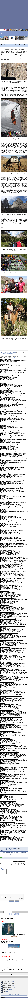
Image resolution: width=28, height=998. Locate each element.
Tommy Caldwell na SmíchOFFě (8, 619)
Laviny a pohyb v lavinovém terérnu (9, 543)
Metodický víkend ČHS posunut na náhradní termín (12, 496)
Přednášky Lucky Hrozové (6, 706)
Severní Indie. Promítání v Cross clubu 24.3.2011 (12, 769)
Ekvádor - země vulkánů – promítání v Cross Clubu (12, 833)
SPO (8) (7, 968)
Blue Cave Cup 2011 (5, 762)
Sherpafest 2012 (4, 690)
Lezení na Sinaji (4, 781)
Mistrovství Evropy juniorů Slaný (8, 479)
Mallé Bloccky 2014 (5, 610)
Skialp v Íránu (3, 785)
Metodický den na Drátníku (6, 553)
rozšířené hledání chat (14, 914)
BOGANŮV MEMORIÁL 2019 (7, 442)
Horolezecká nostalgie (5, 468)
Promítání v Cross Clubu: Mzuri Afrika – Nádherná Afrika (14, 511)
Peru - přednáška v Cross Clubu (8, 385)
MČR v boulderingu (5, 644)
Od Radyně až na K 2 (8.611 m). (7, 551)
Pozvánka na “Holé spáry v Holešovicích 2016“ (11, 538)
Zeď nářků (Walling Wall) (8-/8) (7, 941)
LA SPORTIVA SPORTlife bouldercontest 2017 (11, 469)
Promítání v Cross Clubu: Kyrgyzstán (9, 467)
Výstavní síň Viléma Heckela (7, 386)
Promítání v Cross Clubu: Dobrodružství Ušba (11, 696)
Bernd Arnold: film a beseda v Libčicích (10, 568)
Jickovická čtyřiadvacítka (6, 741)
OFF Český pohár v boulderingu (8, 840)
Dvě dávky (2, 662)
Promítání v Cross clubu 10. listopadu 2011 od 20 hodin (13, 735)
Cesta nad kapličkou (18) (6, 967)
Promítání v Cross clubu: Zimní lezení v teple (11, 582)
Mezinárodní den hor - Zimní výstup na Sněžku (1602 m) (13, 791)
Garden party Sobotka (5, 813)
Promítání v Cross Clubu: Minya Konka (9, 454)
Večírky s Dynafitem (5, 784)
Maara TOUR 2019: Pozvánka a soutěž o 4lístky (11, 427)
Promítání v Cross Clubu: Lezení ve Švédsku (11, 494)
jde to (25, 951)
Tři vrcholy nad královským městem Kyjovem (11, 524)
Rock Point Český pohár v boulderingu (9, 521)
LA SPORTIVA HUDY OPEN (6, 486)
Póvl (1, 510)
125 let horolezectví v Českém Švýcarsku (10, 648)
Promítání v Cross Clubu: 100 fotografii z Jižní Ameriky (13, 458)
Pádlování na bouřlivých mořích (8, 745)
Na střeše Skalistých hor (6, 456)
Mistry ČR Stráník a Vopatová (7, 790)
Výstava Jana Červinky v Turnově (8, 493)
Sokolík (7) (11, 969)
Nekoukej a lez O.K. (5, 526)
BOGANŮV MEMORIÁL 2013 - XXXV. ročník (10, 672)
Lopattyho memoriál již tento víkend (9, 759)
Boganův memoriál (5, 587)
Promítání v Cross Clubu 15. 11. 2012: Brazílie (11, 685)
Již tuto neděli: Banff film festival (8, 801)
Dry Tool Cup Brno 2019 (6, 410)
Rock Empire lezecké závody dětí (8, 542)
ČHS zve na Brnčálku (5, 683)
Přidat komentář (10, 357)
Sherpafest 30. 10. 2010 (5, 802)
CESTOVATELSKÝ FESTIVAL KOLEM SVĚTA (11, 657)
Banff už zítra (3, 498)
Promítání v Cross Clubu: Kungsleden (9, 491)
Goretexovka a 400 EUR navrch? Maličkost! (10, 643)
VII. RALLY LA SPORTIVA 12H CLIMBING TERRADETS (13, 514)
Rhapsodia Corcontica (5, 374)
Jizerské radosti (18, 952)
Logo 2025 (3, 991)
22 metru (16, 951)
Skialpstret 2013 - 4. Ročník (6, 676)
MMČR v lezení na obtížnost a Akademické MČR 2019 (13, 413)
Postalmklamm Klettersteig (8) (16, 968)
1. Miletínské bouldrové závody (7, 756)
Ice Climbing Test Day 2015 (6, 580)
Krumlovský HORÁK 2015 (6, 554)
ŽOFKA (2, 815)
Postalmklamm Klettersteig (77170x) (8, 958)
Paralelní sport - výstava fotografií (8, 820)
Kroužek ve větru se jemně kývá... (8, 570)
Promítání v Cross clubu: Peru (7, 620)
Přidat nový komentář (14, 844)
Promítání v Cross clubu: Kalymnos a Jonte (10, 519)
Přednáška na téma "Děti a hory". (8, 711)
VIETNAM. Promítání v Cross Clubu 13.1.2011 (11, 788)
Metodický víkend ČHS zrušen (7, 630)
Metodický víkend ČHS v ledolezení (8, 586)
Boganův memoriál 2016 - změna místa (9, 540)
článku (17, 979)
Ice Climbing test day (5, 628)
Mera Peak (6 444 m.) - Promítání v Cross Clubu (11, 827)
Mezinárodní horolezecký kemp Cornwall (10, 500)
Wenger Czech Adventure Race (7, 694)
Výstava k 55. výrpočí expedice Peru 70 (9, 372)
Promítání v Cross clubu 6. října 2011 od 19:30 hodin (13, 746)
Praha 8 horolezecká (5, 384)
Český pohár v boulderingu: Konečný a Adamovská (12, 433)
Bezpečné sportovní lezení (6, 757)
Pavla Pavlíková (8, 356)
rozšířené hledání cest (14, 913)
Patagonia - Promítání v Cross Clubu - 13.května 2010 (13, 825)
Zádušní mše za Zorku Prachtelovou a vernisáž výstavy (13, 748)
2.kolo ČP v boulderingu (6, 803)
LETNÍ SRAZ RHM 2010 (6, 818)
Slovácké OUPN (4, 780)
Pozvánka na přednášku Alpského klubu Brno (11, 720)
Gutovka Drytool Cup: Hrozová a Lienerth (10, 729)
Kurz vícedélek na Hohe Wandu (7, 399)
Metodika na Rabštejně (5, 426)
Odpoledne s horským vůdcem (7, 691)
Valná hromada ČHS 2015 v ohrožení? (9, 574)
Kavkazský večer (4, 808)
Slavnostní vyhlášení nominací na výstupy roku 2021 (13, 395)
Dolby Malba (3, 668)
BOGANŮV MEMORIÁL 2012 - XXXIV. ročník (10, 725)
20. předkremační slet (5, 377)
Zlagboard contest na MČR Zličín (8, 476)
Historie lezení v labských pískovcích (9, 573)
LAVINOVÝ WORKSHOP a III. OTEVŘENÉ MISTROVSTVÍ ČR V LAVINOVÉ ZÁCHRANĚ (13, 714)
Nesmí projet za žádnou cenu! (7, 622)
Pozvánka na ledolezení (6, 444)
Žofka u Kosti (3, 606)
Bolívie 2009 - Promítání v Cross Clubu (9, 831)
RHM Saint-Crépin (4, 388)
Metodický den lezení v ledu (7, 715)
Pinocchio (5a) (4, 942)
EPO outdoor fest (4, 397)
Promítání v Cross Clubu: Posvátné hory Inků (11, 411)
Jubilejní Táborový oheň (6, 707)
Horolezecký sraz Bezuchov (7, 549)
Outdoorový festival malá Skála (7, 742)
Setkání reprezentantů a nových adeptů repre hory (12, 764)
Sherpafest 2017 (4, 473)
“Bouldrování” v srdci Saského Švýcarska (10, 755)
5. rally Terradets (4, 603)
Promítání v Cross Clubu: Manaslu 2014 (9, 577)
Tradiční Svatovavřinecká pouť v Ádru (9, 752)
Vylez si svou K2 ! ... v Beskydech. (8, 816)
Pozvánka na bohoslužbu (6, 421)
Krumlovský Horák (4, 602)
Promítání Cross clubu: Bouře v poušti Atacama (11, 546)
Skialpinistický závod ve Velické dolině (9, 774)
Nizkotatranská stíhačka (6, 753)
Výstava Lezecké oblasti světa (7, 487)
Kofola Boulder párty (5, 738)
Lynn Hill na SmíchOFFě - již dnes (8, 705)
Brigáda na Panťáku (5, 449)
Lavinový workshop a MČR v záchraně (9, 832)
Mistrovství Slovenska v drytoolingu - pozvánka (11, 640)
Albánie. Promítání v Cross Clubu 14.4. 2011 (11, 767)
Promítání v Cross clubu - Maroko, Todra (10, 624)
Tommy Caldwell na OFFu (6, 430)
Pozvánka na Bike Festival (6, 612)
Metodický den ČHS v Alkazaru (7, 552)
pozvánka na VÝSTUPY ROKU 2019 (8, 404)
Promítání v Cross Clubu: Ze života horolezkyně (11, 687)
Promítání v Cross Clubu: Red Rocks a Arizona (11, 488)
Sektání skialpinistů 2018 (6, 447)
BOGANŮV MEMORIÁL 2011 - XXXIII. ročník (11, 778)
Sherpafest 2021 (4, 398)
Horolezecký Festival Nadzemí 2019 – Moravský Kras (13, 424)
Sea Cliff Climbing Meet (6, 678)
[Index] (14, 30)
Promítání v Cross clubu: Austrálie (8, 481)
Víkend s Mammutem (5, 809)
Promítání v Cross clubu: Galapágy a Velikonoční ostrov (13, 522)
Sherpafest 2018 (4, 448)
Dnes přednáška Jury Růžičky (7, 822)
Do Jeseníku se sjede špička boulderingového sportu (13, 439)
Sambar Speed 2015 (5, 567)
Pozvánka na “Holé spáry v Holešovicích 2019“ (11, 437)
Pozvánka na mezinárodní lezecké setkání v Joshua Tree (14, 558)
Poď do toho (3, 477)
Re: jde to (21, 951)
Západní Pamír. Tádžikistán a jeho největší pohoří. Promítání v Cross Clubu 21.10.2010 (12, 805)
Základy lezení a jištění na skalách (8, 507)
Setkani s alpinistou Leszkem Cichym (9, 837)
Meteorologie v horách (5, 655)
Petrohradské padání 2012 (6, 704)
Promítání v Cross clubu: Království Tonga (10, 453)
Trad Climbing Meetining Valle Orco (9, 623)
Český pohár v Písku (5, 734)
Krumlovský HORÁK (5, 516)
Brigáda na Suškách (5, 431)
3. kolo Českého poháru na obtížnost (9, 561)
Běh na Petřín (3, 634)
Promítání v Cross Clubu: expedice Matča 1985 (11, 659)
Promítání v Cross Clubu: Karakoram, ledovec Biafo (12, 528)
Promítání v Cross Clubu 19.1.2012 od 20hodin (11, 727)
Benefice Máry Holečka (5, 392)
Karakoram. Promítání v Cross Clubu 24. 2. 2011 (11, 776)
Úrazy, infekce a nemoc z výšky (7, 665)
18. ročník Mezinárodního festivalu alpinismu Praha (12, 382)
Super (2, 951)
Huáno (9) (3, 968)
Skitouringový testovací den (7, 581)
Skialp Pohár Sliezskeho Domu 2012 (9, 719)
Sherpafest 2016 (4, 501)
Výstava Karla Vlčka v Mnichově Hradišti (10, 400)
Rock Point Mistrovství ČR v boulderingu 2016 (11, 508)
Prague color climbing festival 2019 (8, 418)
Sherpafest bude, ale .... (6, 402)
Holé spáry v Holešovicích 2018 (7, 465)
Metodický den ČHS (5, 750)
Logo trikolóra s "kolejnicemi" (6, 985)
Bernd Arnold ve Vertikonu (6, 532)
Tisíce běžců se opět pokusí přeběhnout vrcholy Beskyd (13, 599)
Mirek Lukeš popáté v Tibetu (7, 838)
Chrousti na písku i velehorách (7, 391)
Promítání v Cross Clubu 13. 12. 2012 (9, 679)
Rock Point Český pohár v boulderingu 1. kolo (11, 533)
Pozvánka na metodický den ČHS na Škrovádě (11, 483)
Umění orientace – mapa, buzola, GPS (9, 656)
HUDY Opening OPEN (5, 588)
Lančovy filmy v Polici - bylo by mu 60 (9, 700)
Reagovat (19, 848)
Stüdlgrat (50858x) (17, 959)
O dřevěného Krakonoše (6, 775)
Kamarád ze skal (4, 378)
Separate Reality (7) (18, 969)
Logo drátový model (4, 989)
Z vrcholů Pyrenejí (4, 446)
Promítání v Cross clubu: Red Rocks (9, 607)
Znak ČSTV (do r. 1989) (5, 981)
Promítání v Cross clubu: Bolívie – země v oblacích (12, 578)
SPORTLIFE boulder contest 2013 (8, 642)
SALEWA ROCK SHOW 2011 (7, 763)
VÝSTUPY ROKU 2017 (5, 466)
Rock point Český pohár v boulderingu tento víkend (12, 419)
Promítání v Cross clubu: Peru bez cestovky (11, 560)
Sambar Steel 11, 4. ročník (6, 731)
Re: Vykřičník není (4, 952)
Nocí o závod (3, 739)
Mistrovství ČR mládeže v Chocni (8, 839)
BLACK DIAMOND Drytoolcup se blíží (9, 633)
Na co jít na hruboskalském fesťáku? (9, 557)
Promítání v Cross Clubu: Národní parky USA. (11, 462)
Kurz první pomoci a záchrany (7, 598)
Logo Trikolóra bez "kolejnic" (6, 987)
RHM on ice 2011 (4, 787)
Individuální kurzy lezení (7, 918)
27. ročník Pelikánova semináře (7, 504)
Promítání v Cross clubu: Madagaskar (9, 565)
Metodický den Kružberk (6, 601)
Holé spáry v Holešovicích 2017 (7, 490)
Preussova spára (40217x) (6, 961)
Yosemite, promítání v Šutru (7, 724)
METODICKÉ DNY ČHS (5, 482)
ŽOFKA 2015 (3, 556)
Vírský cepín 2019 (4, 441)
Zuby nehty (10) (23, 967)
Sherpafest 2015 (4, 550)
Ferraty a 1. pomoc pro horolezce (8, 505)
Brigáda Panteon (4, 472)
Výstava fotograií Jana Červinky (8, 680)
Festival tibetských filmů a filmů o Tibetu (10, 830)
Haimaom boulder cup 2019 (7, 423)
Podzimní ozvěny (4, 592)
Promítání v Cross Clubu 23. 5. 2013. (9, 650)
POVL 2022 (3, 390)
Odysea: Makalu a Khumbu (6, 669)
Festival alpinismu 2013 (6, 635)
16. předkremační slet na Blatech (8, 403)
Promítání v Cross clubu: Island (8, 455)
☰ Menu (3, 34)
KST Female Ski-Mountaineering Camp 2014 (11, 629)
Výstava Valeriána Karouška (7, 564)
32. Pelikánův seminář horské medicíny (9, 393)
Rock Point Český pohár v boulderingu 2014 (11, 613)
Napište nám (9, 361)
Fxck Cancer (3, 379)
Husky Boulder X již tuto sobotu (8, 699)
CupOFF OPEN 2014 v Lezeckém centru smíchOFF (12, 626)
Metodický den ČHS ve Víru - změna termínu (11, 677)
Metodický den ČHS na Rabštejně (8, 566)
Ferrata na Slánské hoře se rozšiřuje (9, 480)
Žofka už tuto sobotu (5, 647)
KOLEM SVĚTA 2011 (5, 740)
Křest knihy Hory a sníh (6, 819)
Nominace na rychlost (5, 621)
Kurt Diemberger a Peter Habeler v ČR (9, 631)
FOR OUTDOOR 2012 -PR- (6, 710)
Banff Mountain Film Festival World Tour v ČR (11, 637)
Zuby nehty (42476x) (16, 960)
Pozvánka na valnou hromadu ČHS (8, 435)
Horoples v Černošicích (6, 726)
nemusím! (6, 951)
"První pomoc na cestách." (6, 708)
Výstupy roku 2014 (4, 605)
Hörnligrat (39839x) (16, 961)
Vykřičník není (12, 952)
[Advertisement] (14, 14)
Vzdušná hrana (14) (16, 967)
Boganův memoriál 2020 (6, 405)
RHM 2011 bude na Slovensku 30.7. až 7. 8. (10, 754)
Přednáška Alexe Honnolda (6, 651)
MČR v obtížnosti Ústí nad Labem (8, 595)
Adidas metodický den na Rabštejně (9, 608)
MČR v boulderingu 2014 (6, 596)
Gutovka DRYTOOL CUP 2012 (7, 682)
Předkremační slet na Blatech (7, 365)
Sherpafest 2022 (4, 389)
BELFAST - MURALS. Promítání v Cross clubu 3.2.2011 (13, 782)
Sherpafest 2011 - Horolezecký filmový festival (11, 732)
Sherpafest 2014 (4, 593)
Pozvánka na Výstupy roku (6, 445)
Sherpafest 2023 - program (6, 381)
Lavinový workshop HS (6, 768)
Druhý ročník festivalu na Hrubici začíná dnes (11, 517)
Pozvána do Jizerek (5, 743)
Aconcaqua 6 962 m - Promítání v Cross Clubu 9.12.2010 (13, 794)
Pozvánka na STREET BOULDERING (9, 817)
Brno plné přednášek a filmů (7, 806)
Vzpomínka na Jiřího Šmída (7, 432)
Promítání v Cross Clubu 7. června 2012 (10, 698)
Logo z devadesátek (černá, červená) (8, 983)
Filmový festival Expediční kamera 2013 (9, 666)
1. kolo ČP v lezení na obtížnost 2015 (9, 575)
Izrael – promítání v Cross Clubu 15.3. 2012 (10, 712)
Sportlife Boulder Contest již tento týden (10, 636)
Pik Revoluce (3, 796)
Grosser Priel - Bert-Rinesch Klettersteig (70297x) (12, 959)
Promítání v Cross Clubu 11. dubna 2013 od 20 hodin (13, 652)
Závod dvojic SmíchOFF (6, 585)
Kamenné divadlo (4, 836)
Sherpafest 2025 (4, 367)
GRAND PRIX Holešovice (6, 649)
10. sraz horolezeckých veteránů (8, 563)
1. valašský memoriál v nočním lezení (9, 609)
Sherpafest (3, 406)
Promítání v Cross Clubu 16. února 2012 (10, 722)
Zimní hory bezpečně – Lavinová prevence (10, 684)
